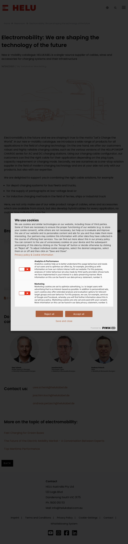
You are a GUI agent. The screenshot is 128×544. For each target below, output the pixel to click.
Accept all (78, 314)
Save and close (64, 321)
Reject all (49, 314)
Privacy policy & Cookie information (34, 254)
